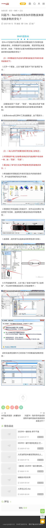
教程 (18, 24)
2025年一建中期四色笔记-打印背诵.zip (30, 443)
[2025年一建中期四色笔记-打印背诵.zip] (9, 445)
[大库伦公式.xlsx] (9, 491)
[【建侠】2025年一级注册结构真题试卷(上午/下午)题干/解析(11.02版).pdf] (9, 468)
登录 (25, 508)
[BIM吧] (5, 4)
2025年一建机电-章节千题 (28, 431)
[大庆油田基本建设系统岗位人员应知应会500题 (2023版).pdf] (9, 457)
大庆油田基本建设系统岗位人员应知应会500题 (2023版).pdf (30, 454)
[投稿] (30, 3)
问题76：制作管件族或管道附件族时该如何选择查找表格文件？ (34, 418)
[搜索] (34, 3)
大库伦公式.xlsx (24, 489)
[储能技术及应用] (9, 480)
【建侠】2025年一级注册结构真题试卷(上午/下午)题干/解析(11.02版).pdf (30, 466)
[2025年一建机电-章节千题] (9, 434)
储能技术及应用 (24, 477)
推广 (33, 24)
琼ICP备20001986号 (36, 524)
